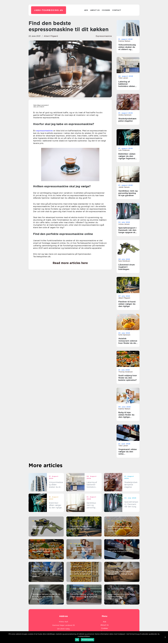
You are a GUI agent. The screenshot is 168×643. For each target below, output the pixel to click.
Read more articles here (70, 263)
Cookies (106, 10)
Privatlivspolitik (87, 639)
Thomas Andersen (125, 372)
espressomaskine (104, 36)
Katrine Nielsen (124, 41)
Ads (86, 10)
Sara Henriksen (124, 261)
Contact (116, 10)
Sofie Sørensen (124, 335)
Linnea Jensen (124, 224)
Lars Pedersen (124, 150)
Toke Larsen (123, 78)
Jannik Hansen (124, 187)
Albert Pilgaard (51, 36)
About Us (95, 10)
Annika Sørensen (124, 115)
